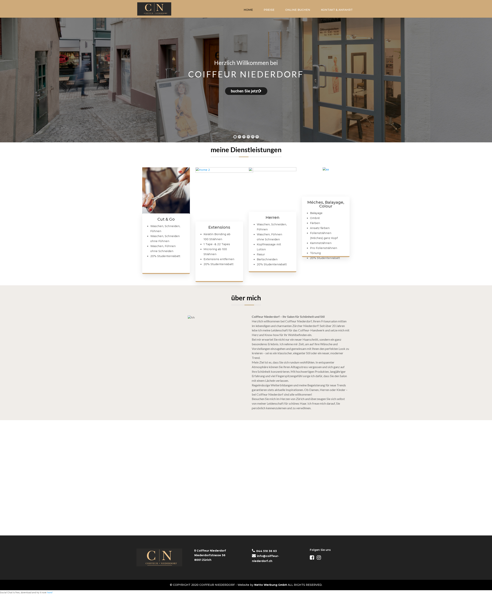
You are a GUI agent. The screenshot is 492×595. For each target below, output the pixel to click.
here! (49, 592)
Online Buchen (297, 10)
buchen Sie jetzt (245, 91)
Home (248, 10)
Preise (269, 10)
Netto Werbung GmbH (270, 585)
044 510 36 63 (266, 551)
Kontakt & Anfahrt (337, 10)
